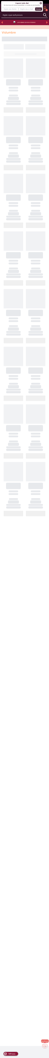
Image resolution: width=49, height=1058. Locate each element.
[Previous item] (2, 22)
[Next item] (47, 22)
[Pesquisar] (45, 15)
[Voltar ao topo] (45, 1052)
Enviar (38, 9)
